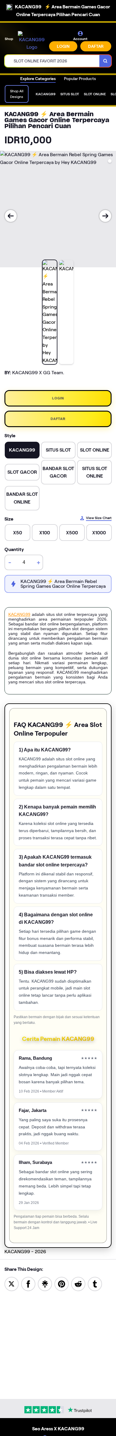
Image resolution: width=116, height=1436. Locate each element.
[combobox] (52, 61)
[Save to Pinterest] (61, 1283)
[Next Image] (105, 216)
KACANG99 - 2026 (25, 1251)
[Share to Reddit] (78, 1283)
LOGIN (63, 46)
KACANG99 (19, 614)
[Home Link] (32, 41)
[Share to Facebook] (28, 1283)
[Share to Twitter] (11, 1283)
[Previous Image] (10, 216)
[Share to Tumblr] (95, 1283)
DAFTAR (96, 46)
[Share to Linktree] (45, 1283)
